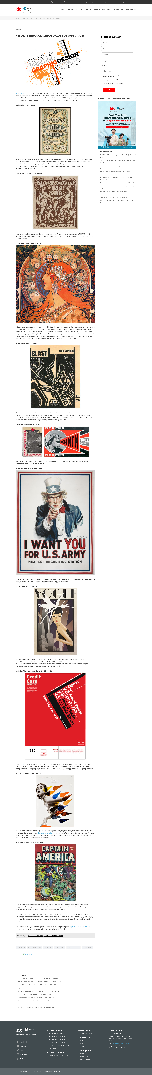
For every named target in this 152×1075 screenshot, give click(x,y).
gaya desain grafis (74, 947)
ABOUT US (118, 9)
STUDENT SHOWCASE (102, 9)
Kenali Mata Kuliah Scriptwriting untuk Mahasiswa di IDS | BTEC (37, 985)
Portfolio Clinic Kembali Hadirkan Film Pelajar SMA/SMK (117, 183)
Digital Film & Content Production (59, 1039)
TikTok (22, 1059)
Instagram (23, 1055)
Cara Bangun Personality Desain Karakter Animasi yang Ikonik (36, 1007)
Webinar (82, 1040)
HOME (63, 9)
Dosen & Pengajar (85, 1059)
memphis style (87, 947)
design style (48, 947)
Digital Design (59, 947)
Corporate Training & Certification (59, 1055)
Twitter (22, 1050)
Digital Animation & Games (57, 1036)
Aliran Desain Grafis (34, 947)
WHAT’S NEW (85, 9)
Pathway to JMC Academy (57, 1042)
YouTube (23, 1046)
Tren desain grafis (22, 93)
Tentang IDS (83, 1053)
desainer (22, 764)
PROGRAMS (72, 9)
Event (81, 1043)
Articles (82, 1046)
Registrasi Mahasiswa (86, 1033)
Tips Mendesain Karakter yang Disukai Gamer (113, 197)
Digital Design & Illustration (57, 1033)
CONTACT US (131, 9)
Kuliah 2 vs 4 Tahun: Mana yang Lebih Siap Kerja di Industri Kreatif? (38, 978)
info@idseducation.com (121, 1043)
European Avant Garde (46, 833)
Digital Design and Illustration (79, 927)
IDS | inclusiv (52, 1048)
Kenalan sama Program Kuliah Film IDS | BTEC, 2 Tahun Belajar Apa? (38, 991)
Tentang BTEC (84, 1056)
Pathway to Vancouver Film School (59, 1045)
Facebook (23, 1042)
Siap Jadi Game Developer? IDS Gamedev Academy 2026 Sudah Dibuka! (39, 981)
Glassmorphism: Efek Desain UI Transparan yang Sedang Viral (36, 997)
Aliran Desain (21, 947)
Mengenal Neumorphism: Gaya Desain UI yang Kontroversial (36, 1001)
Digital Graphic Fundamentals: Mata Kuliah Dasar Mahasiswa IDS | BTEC (39, 988)
